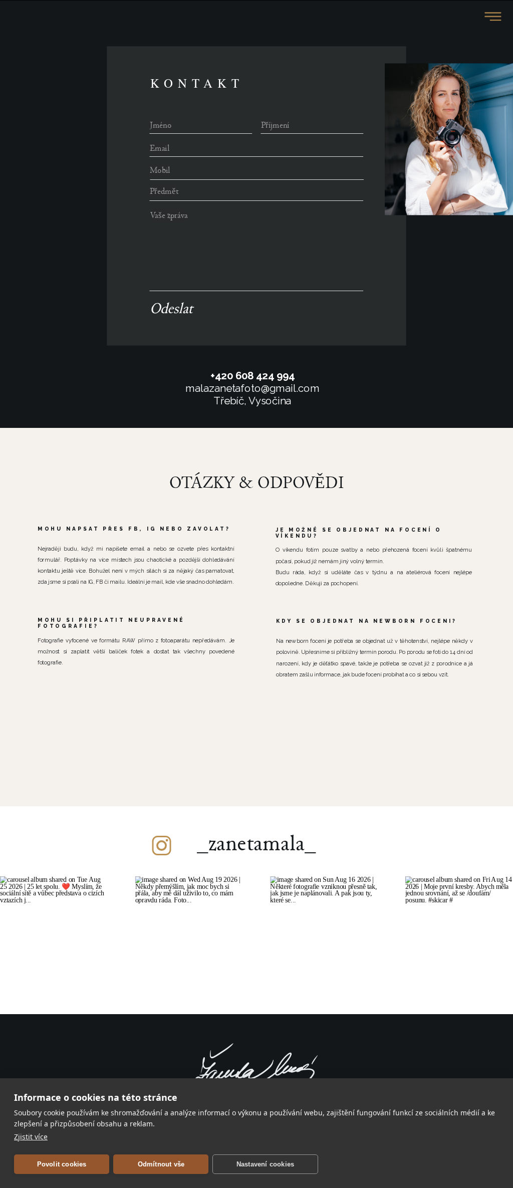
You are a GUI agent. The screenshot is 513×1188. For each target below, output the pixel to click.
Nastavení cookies (265, 1164)
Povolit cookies (62, 1164)
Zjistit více (31, 1136)
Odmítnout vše (161, 1164)
